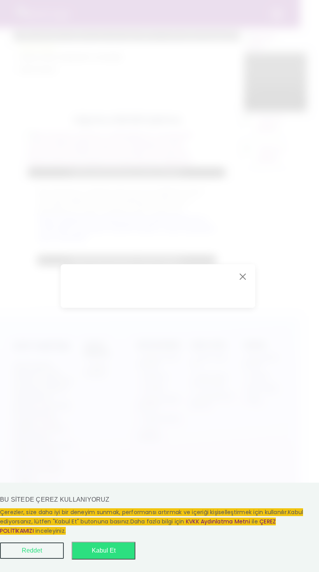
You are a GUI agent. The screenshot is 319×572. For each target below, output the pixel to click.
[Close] (243, 276)
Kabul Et (104, 550)
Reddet (32, 550)
